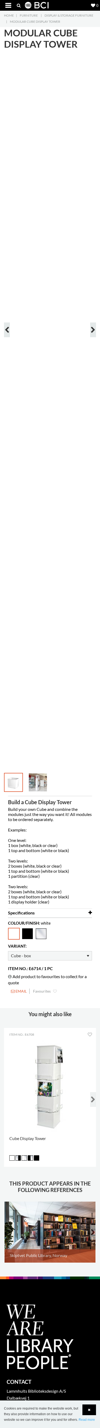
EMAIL (21, 991)
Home (9, 15)
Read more (87, 1420)
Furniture (29, 15)
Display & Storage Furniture (69, 15)
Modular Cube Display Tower (35, 22)
